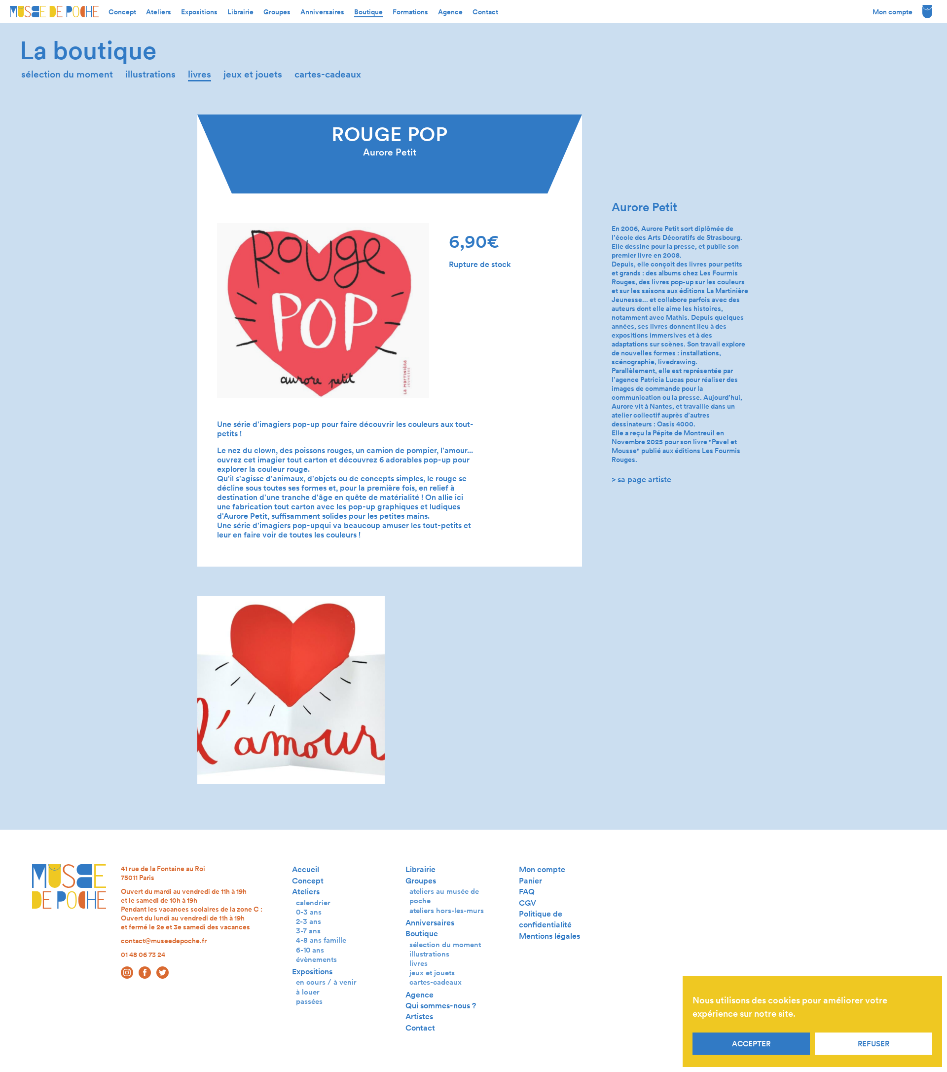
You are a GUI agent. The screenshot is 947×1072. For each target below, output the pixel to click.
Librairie (240, 11)
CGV (527, 903)
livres (199, 74)
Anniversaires (322, 11)
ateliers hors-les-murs (446, 910)
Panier (530, 880)
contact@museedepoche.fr (164, 940)
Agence (450, 11)
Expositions (199, 11)
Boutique (368, 11)
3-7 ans (308, 930)
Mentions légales (549, 936)
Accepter (751, 1043)
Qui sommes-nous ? (440, 1005)
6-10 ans (310, 950)
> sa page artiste (641, 479)
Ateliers (158, 11)
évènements (316, 959)
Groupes (277, 11)
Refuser (873, 1043)
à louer (308, 991)
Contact (485, 11)
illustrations (150, 74)
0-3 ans (309, 912)
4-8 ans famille (321, 940)
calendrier (313, 902)
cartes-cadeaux (327, 74)
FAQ (527, 891)
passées (309, 1001)
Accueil (305, 869)
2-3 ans (308, 921)
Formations (410, 11)
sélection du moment (67, 74)
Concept (122, 11)
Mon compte (892, 11)
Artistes (419, 1016)
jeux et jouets (252, 74)
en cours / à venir (326, 982)
